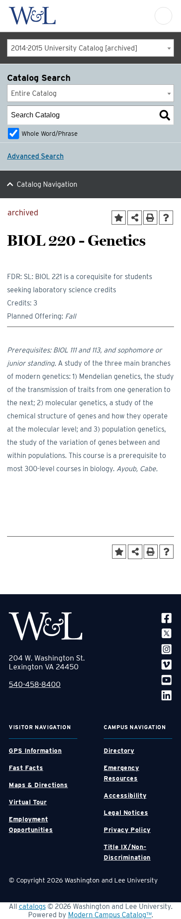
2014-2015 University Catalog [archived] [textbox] (74, 48)
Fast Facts (26, 767)
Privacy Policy (127, 829)
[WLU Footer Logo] (46, 626)
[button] (163, 16)
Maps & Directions (38, 784)
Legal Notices (126, 812)
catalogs (32, 906)
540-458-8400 (35, 684)
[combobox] (90, 48)
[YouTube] (166, 680)
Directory (119, 750)
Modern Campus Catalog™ (110, 915)
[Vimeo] (166, 664)
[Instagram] (166, 648)
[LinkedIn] (166, 695)
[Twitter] (166, 633)
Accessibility (125, 795)
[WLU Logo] (32, 16)
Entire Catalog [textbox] (34, 93)
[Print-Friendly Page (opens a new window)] (150, 218)
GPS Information (35, 750)
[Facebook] (166, 618)
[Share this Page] (134, 218)
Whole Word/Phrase (50, 133)
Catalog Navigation (47, 184)
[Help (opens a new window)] (166, 218)
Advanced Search (35, 156)
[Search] (165, 115)
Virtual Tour (28, 802)
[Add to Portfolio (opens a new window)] (119, 218)
